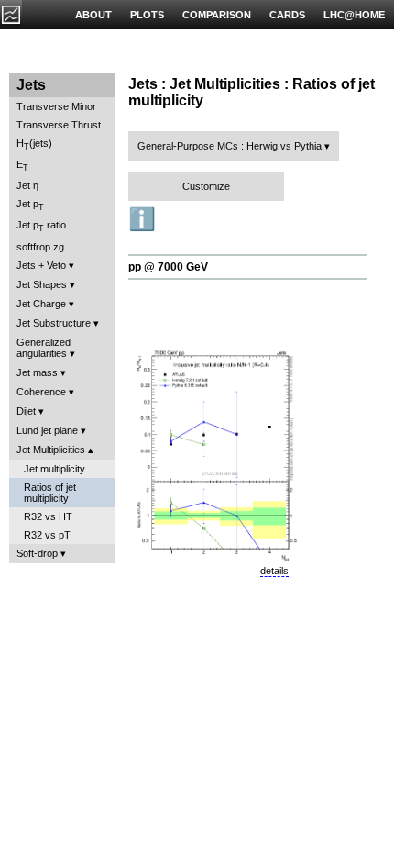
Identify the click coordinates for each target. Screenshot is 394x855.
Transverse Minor (56, 106)
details (274, 570)
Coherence (41, 391)
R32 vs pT (47, 534)
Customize (206, 186)
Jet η (27, 185)
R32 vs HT (48, 516)
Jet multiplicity (54, 468)
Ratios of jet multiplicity (50, 493)
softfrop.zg (40, 246)
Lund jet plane (47, 430)
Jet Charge (41, 303)
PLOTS (147, 14)
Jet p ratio (41, 226)
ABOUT (93, 14)
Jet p (30, 205)
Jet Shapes (41, 284)
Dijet (26, 410)
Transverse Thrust (58, 124)
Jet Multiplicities (50, 449)
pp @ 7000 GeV (168, 267)
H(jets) (34, 144)
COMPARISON (216, 14)
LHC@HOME (354, 14)
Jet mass (37, 372)
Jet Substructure (53, 322)
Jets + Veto (41, 265)
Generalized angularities (43, 348)
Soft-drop (37, 553)
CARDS (287, 14)
